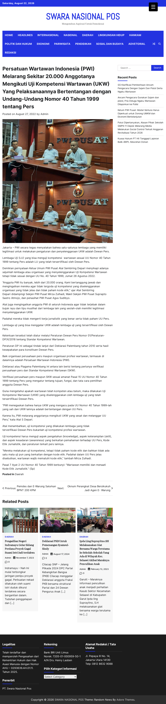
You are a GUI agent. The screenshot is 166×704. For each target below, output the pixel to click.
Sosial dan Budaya (110, 43)
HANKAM (135, 35)
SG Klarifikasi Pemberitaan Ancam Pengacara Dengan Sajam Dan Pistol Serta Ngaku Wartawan (140, 88)
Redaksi (10, 52)
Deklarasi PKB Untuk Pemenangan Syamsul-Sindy (55, 545)
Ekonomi (43, 43)
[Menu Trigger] (153, 6)
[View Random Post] (153, 43)
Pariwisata (62, 43)
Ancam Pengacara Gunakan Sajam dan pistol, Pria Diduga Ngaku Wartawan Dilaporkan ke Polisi (138, 101)
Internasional (48, 35)
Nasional (70, 35)
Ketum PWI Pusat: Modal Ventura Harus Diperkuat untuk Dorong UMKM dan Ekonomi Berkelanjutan (138, 113)
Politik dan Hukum (18, 43)
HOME (9, 35)
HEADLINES (25, 35)
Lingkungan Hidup (111, 35)
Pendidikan (83, 43)
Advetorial (136, 43)
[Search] (159, 43)
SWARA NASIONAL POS (83, 16)
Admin (44, 114)
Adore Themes (125, 699)
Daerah (87, 35)
